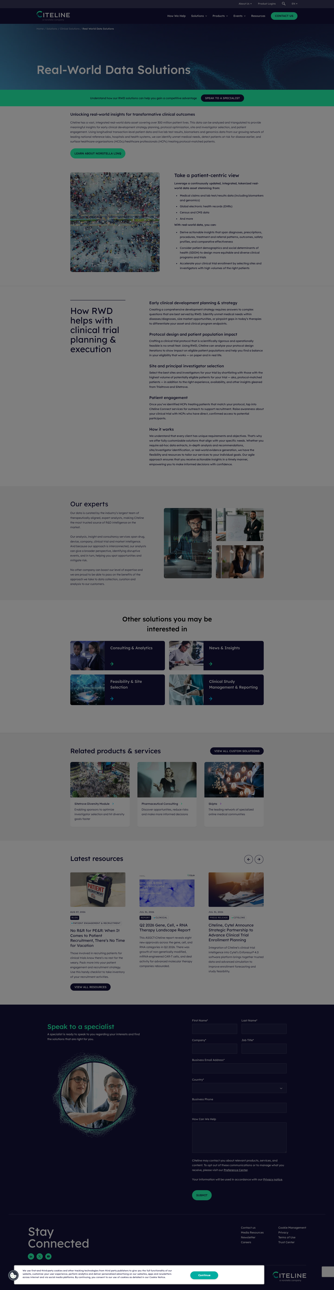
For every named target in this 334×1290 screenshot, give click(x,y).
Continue (204, 1275)
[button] (13, 1275)
